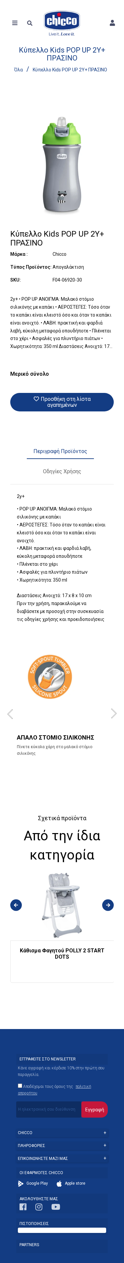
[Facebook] (23, 1208)
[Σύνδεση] (112, 22)
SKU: (15, 280)
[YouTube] (56, 1208)
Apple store (74, 1183)
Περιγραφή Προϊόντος (60, 451)
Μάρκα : (19, 254)
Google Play (36, 1183)
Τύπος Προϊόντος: (31, 267)
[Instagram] (39, 1208)
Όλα (18, 69)
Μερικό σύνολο (29, 374)
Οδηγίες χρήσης (62, 471)
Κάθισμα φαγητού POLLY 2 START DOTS (62, 953)
